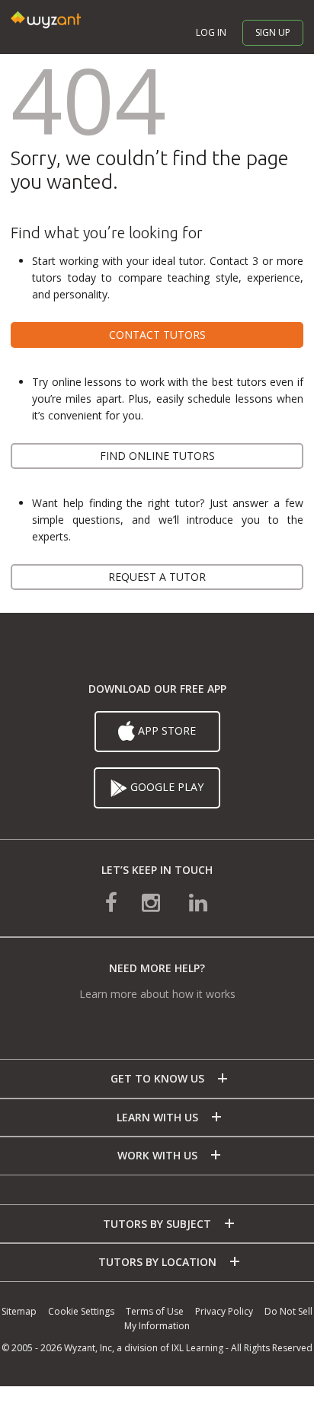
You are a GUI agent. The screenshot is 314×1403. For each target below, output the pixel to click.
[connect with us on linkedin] (198, 901)
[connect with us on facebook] (111, 901)
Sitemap (19, 1311)
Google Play (165, 787)
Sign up (272, 32)
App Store (165, 730)
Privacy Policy (224, 1311)
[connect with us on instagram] (152, 901)
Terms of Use (155, 1311)
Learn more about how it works (157, 994)
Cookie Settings (81, 1311)
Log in (211, 32)
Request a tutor (157, 576)
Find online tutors (157, 455)
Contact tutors (157, 334)
